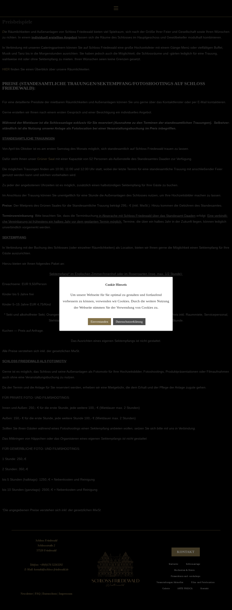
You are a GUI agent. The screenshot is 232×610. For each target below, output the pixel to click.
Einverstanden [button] (99, 321)
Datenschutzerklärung (129, 321)
